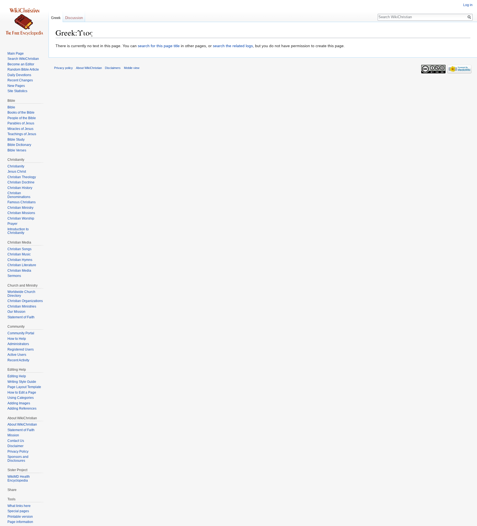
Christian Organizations (25, 301)
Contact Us (15, 441)
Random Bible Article (23, 69)
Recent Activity (18, 360)
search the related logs (233, 46)
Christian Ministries (21, 306)
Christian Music (19, 254)
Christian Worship (20, 218)
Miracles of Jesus (20, 129)
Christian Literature (21, 265)
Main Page (15, 53)
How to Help (16, 339)
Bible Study (16, 139)
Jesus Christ (16, 171)
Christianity (15, 166)
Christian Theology (21, 177)
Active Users (16, 355)
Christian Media (19, 271)
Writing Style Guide (21, 382)
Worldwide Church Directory (21, 294)
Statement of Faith (21, 317)
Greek (56, 18)
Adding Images (18, 403)
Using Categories (20, 398)
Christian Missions (21, 213)
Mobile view (131, 68)
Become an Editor (20, 64)
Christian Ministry (20, 208)
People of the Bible (21, 118)
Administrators (18, 344)
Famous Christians (21, 202)
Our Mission (16, 312)
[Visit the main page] (24, 22)
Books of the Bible (21, 112)
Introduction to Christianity (18, 231)
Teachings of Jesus (21, 134)
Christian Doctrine (21, 182)
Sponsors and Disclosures (17, 459)
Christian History (19, 188)
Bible (11, 107)
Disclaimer (15, 446)
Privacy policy (63, 68)
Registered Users (20, 349)
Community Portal (20, 333)
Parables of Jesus (20, 123)
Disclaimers (113, 68)
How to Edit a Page (21, 392)
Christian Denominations (18, 195)
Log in (468, 5)
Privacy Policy (17, 451)
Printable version (20, 517)
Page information (20, 522)
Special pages (18, 511)
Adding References (21, 408)
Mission (13, 435)
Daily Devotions (19, 75)
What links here (19, 506)
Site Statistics (17, 91)
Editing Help (16, 376)
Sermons (14, 276)
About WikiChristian (22, 424)
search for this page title (159, 46)
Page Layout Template (24, 387)
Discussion (74, 18)
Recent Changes (20, 80)
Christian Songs (19, 249)
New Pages (16, 86)
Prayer (12, 224)
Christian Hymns (19, 260)
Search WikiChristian (23, 59)
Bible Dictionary (19, 145)
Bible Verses (16, 150)
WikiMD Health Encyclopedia (18, 478)
